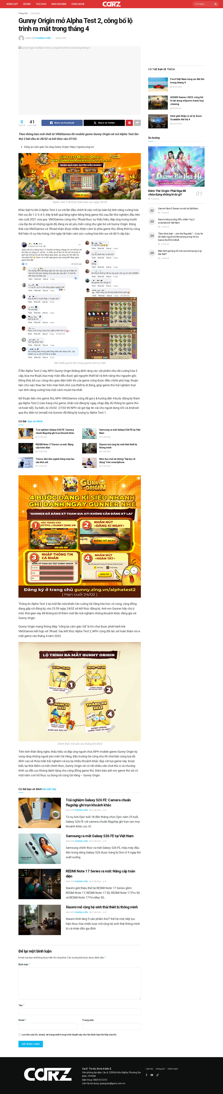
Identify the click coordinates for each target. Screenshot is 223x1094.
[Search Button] (216, 4)
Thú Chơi (41, 4)
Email (22, 1020)
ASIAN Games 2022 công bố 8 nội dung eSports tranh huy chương (187, 101)
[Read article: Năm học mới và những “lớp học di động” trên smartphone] (89, 463)
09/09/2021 (177, 108)
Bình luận (24, 964)
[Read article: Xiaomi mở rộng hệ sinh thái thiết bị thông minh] (89, 448)
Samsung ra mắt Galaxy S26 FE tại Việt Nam (100, 836)
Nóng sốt (12, 4)
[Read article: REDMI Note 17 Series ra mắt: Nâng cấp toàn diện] (25, 448)
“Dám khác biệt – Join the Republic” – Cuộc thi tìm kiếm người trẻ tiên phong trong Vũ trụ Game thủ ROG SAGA (180, 236)
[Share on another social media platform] (137, 123)
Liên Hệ (149, 1069)
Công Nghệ (35, 13)
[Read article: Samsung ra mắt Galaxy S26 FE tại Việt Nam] (89, 433)
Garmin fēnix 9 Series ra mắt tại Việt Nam (178, 208)
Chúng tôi (160, 1069)
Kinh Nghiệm (58, 4)
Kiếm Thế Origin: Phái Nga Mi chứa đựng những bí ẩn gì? (167, 192)
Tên (21, 1005)
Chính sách (173, 1069)
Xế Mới (27, 4)
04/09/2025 (177, 87)
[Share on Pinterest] (129, 123)
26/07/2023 (177, 124)
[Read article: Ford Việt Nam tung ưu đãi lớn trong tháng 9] (158, 85)
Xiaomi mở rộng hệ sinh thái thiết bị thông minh (102, 907)
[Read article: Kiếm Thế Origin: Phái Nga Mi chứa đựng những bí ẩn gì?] (176, 166)
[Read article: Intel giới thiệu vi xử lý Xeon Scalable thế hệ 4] (158, 121)
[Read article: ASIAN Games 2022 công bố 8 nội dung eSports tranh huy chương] (158, 103)
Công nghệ (77, 4)
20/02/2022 (61, 38)
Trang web (88, 1020)
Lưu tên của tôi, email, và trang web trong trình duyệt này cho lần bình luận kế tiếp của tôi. (69, 1034)
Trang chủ (23, 13)
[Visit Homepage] (111, 4)
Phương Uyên (43, 38)
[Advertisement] (176, 36)
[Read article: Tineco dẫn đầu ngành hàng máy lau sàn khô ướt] (25, 463)
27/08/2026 (42, 437)
